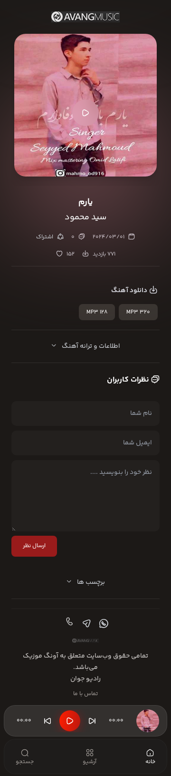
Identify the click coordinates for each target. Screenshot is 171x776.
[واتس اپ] (102, 624)
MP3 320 (138, 312)
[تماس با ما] (68, 624)
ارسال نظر (34, 545)
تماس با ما (85, 693)
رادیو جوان (85, 679)
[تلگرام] (85, 624)
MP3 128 (96, 312)
